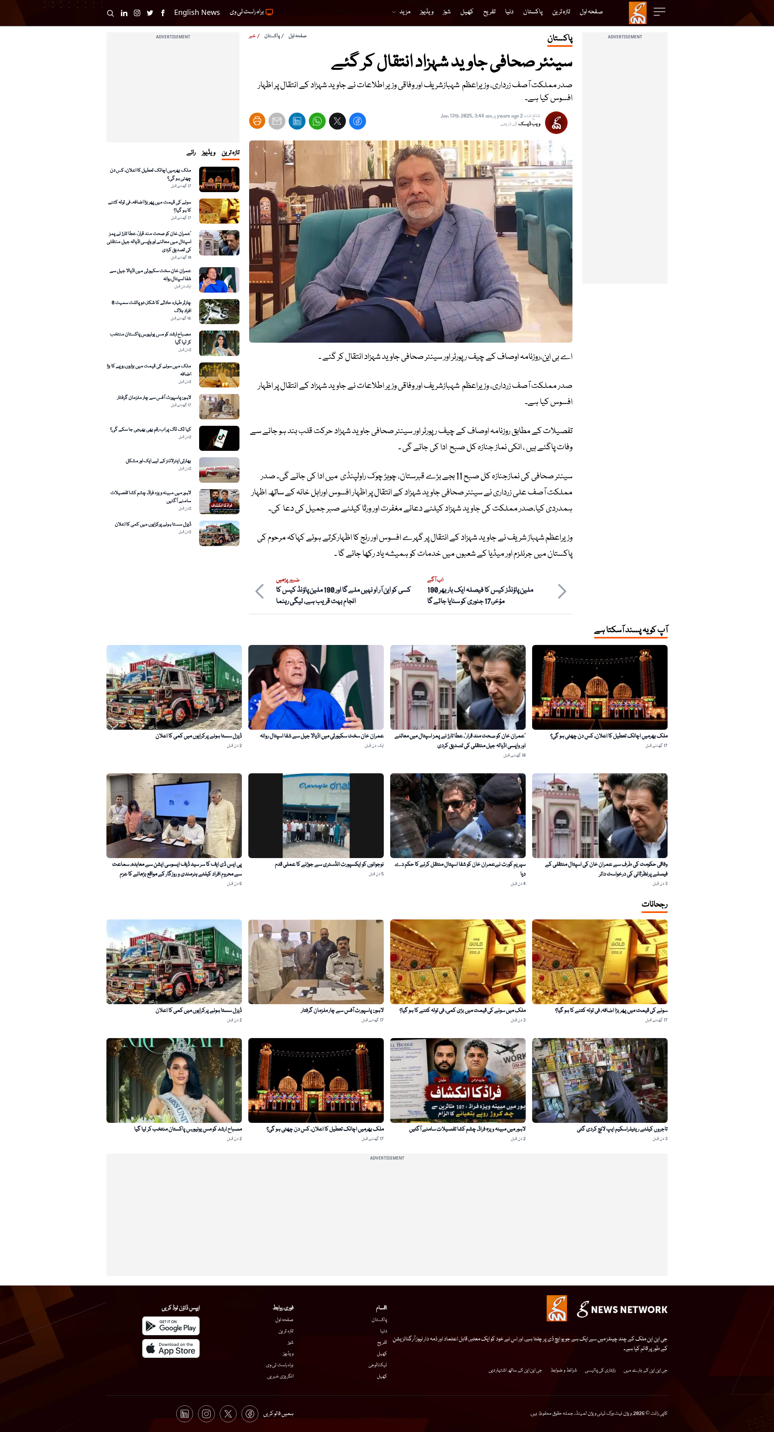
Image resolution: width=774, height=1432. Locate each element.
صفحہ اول (298, 36)
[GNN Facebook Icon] (163, 13)
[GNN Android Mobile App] (171, 1326)
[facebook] (357, 123)
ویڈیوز (288, 1354)
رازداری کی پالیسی (600, 1370)
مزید (404, 12)
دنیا (383, 1331)
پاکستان (272, 36)
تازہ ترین (286, 1331)
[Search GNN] (110, 13)
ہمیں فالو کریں (278, 1413)
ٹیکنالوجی (377, 1365)
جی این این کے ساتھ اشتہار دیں (515, 1370)
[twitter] (337, 123)
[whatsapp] (317, 123)
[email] (276, 123)
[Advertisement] (625, 163)
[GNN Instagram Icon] (137, 13)
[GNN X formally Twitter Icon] (150, 13)
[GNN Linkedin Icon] (124, 13)
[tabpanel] (172, 356)
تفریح (382, 1342)
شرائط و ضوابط (563, 1370)
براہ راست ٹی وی (279, 1365)
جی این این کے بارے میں (646, 1370)
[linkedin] (297, 123)
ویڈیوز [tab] (208, 153)
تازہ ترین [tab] (230, 153)
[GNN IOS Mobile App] (171, 1348)
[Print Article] (257, 121)
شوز (290, 1342)
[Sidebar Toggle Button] (660, 12)
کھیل (382, 1354)
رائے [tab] (191, 153)
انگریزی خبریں (280, 1376)
